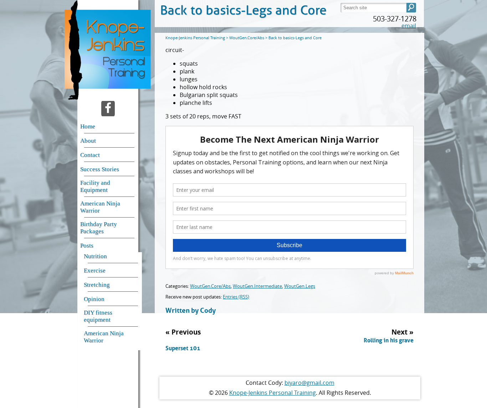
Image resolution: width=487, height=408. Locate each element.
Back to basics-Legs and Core (243, 10)
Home (87, 126)
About (88, 140)
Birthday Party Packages (98, 228)
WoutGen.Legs (299, 286)
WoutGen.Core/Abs (210, 286)
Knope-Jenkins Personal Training (272, 393)
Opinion (94, 299)
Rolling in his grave (389, 340)
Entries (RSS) (236, 297)
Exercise (95, 270)
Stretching (97, 284)
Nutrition (95, 256)
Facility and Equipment (95, 186)
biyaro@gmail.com (309, 383)
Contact (90, 155)
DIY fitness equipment (98, 316)
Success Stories (99, 169)
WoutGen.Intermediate (257, 286)
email (408, 26)
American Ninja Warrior (100, 207)
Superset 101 (182, 348)
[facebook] (108, 108)
